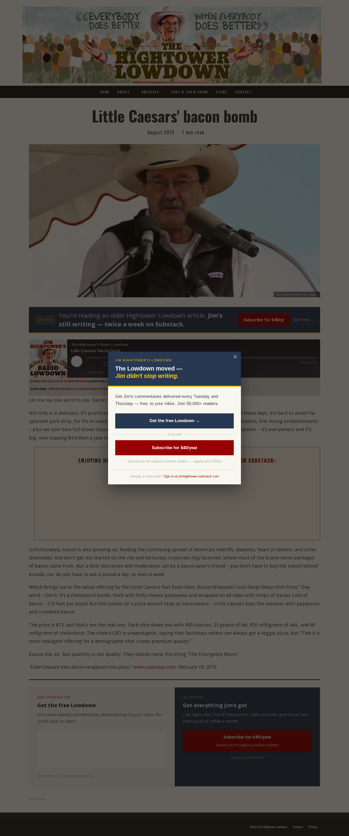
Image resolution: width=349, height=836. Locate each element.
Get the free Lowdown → (174, 420)
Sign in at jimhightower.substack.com (191, 476)
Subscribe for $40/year (174, 447)
